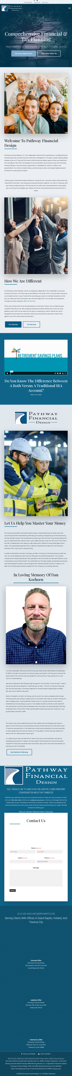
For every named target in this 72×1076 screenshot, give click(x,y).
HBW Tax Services (29, 301)
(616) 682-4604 (24, 913)
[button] (69, 8)
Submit (13, 890)
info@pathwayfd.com (44, 913)
